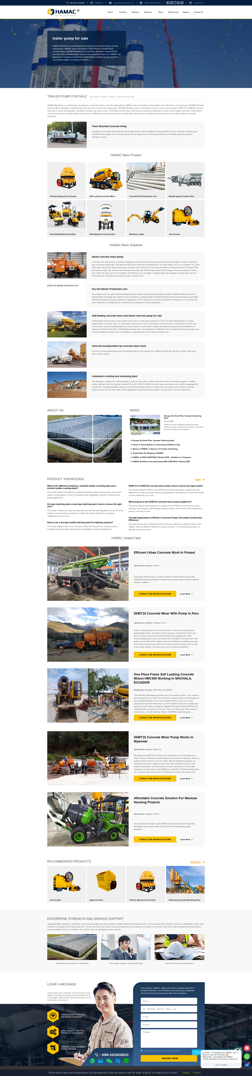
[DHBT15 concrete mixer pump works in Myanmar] (88, 758)
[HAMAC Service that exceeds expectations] (179, 947)
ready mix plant (171, 108)
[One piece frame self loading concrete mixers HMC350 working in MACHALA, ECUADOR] (88, 696)
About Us (148, 12)
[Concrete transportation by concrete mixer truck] (67, 354)
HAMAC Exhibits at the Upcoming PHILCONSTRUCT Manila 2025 (161, 461)
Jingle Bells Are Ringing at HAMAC (148, 453)
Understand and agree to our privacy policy (162, 1051)
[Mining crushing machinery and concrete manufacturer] (63, 12)
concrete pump (58, 51)
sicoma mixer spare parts (106, 108)
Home (110, 12)
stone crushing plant (66, 111)
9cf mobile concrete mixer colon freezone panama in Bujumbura (135, 111)
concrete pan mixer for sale (152, 108)
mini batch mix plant (84, 111)
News (160, 12)
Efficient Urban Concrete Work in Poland (164, 552)
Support (186, 12)
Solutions (135, 12)
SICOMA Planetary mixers (129, 108)
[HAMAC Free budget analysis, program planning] (126, 947)
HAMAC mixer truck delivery (76, 49)
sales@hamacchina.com (124, 3)
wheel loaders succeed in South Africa (186, 111)
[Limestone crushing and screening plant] (67, 385)
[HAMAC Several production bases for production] (72, 947)
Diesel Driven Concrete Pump (101, 49)
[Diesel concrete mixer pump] (67, 266)
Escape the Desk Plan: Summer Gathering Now (153, 440)
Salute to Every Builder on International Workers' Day (156, 445)
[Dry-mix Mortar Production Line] (67, 295)
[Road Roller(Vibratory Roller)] (66, 214)
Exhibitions (98, 3)
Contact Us (198, 12)
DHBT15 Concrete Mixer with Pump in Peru (166, 613)
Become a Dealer (77, 3)
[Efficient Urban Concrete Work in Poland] (88, 573)
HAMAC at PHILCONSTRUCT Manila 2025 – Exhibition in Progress (162, 457)
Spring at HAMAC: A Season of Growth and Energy (155, 449)
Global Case (173, 12)
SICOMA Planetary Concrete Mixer (80, 51)
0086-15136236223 (153, 3)
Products (123, 12)
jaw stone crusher (101, 111)
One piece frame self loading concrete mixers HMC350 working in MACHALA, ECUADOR (164, 678)
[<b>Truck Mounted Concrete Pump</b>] (67, 135)
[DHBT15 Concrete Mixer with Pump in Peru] (88, 634)
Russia (166, 111)
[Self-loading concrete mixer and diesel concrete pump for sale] (67, 324)
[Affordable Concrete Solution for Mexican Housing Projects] (88, 819)
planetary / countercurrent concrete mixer (78, 108)
